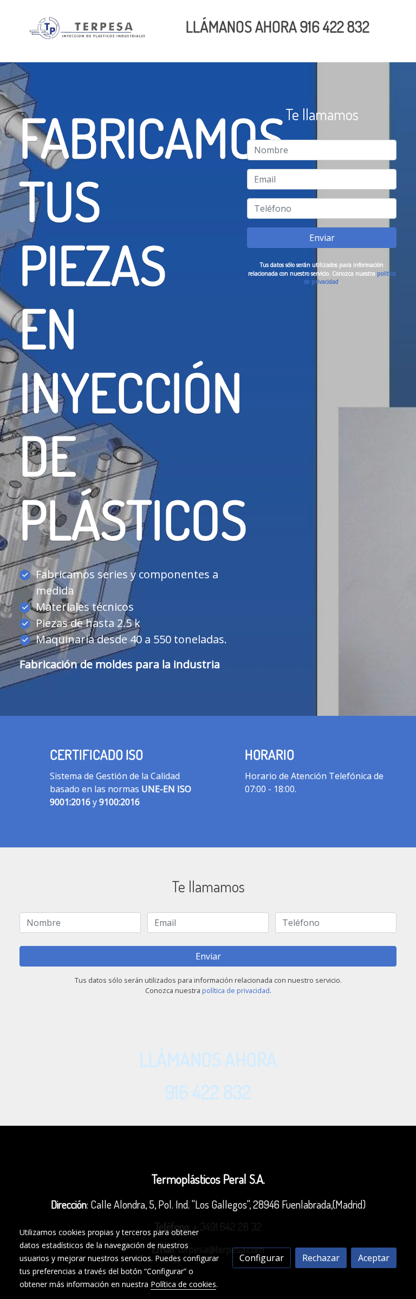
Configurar (261, 1258)
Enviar (322, 238)
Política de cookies (183, 1284)
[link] (89, 31)
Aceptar (373, 1258)
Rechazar (321, 1258)
